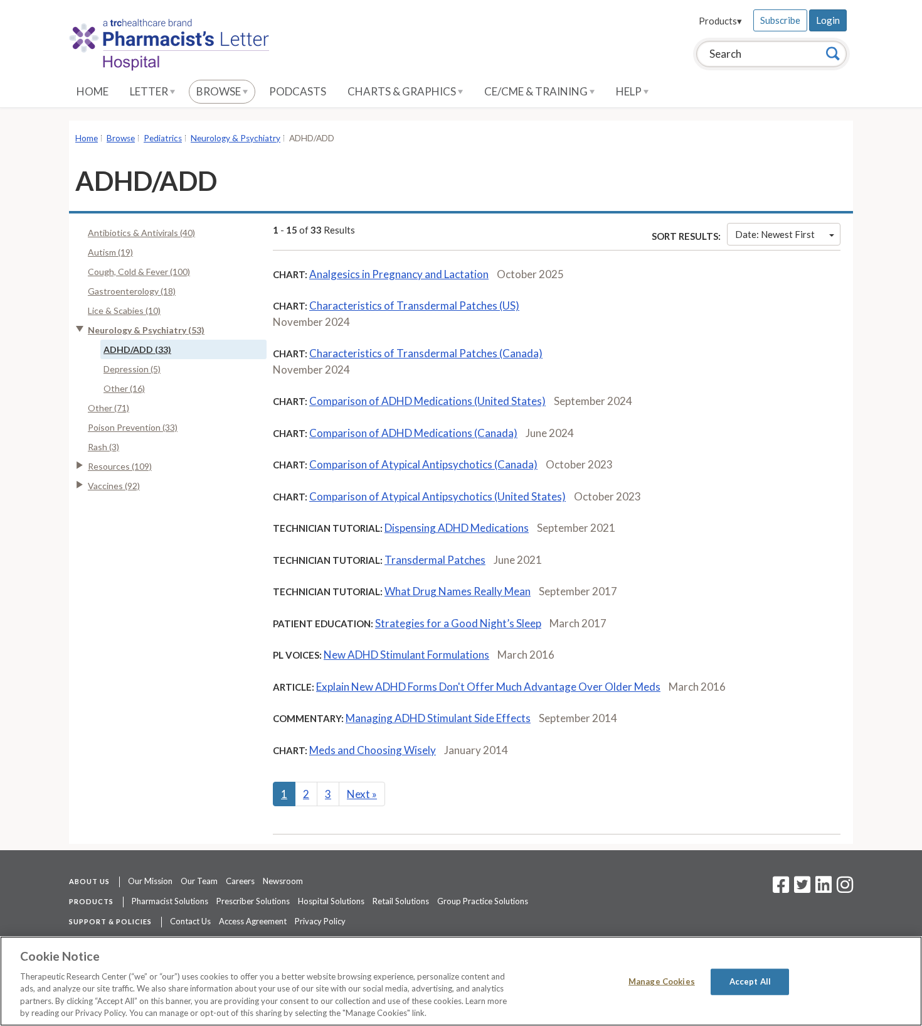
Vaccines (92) (114, 485)
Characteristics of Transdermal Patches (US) (414, 305)
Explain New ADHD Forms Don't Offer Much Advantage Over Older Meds (488, 686)
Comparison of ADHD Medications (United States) (427, 401)
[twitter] (800, 888)
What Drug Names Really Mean (457, 591)
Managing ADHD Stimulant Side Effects (438, 718)
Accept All (750, 981)
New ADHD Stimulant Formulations (406, 654)
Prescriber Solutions (253, 901)
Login (828, 20)
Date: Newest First (775, 234)
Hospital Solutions (331, 901)
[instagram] (845, 888)
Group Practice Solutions (482, 901)
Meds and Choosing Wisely (372, 750)
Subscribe (780, 20)
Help (630, 91)
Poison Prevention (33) (133, 427)
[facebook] (781, 888)
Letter (150, 91)
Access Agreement (253, 921)
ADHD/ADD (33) (137, 349)
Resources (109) (120, 466)
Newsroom (283, 881)
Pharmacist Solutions (170, 901)
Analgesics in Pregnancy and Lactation (399, 274)
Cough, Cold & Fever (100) (139, 271)
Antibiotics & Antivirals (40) (141, 232)
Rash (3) (103, 446)
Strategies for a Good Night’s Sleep (458, 623)
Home (93, 91)
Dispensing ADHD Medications (456, 527)
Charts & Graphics (402, 91)
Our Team (199, 881)
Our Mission (150, 881)
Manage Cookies (661, 981)
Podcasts (297, 91)
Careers (240, 881)
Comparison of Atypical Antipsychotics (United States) (437, 496)
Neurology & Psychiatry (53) (146, 330)
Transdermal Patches (434, 559)
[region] (461, 981)
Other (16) (124, 388)
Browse (219, 91)
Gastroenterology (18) (132, 291)
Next (362, 794)
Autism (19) (110, 252)
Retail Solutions (401, 901)
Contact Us (190, 921)
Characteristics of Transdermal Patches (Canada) (426, 353)
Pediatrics (163, 138)
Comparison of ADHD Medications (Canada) (413, 433)
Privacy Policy (320, 921)
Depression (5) (132, 369)
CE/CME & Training (537, 91)
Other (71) (108, 407)
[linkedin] (823, 888)
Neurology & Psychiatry (235, 138)
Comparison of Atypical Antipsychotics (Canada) (423, 464)
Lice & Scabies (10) (124, 310)
